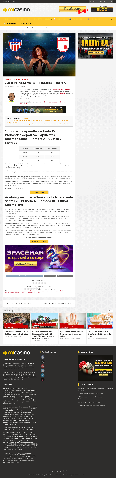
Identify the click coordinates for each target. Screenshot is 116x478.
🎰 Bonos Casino (94, 19)
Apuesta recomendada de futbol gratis (24, 291)
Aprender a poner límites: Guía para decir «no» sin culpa (71, 334)
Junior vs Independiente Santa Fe (15, 293)
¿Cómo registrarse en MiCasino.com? (90, 393)
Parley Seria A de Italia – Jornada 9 (19, 303)
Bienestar (63, 323)
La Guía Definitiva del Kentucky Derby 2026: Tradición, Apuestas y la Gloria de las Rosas (43, 335)
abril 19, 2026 (8, 336)
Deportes (61, 19)
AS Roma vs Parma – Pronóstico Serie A (57, 303)
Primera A (8, 79)
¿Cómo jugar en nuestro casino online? (91, 405)
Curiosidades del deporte (13, 323)
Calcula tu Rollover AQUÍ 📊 (44, 19)
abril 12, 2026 (64, 338)
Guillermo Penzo (74, 338)
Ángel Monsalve (102, 338)
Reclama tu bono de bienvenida (89, 402)
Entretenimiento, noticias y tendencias (14, 326)
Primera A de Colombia (34, 293)
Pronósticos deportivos (20, 19)
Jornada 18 (56, 291)
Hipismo (35, 327)
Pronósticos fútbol (21, 79)
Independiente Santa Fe (44, 291)
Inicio (6, 19)
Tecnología (9, 311)
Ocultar (26, 118)
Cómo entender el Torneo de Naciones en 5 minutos (16, 333)
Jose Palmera (21, 86)
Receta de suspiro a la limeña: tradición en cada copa (99, 334)
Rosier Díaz (16, 336)
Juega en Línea (25, 23)
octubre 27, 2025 (10, 86)
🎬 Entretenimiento (76, 19)
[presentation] (109, 311)
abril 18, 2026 (36, 341)
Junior (62, 291)
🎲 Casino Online (10, 23)
